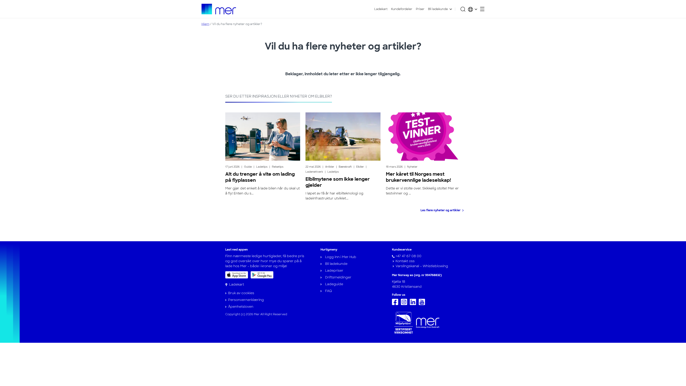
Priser (420, 9)
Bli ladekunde (438, 9)
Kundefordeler (401, 9)
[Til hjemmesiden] (219, 9)
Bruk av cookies (241, 293)
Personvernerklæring (246, 300)
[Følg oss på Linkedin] (414, 304)
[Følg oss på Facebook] (396, 304)
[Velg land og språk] (472, 9)
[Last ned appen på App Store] (236, 274)
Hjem (205, 24)
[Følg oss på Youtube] (423, 304)
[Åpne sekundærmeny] (482, 9)
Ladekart (380, 9)
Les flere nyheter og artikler (441, 210)
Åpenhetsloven (240, 307)
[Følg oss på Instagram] (405, 304)
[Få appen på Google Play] (262, 275)
